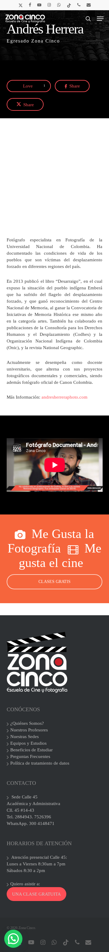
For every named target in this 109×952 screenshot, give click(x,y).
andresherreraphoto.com (64, 397)
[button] (100, 19)
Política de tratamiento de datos (39, 763)
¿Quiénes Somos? (27, 723)
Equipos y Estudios (28, 743)
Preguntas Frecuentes (30, 756)
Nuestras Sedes (24, 736)
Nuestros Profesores (29, 730)
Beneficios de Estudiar (31, 749)
